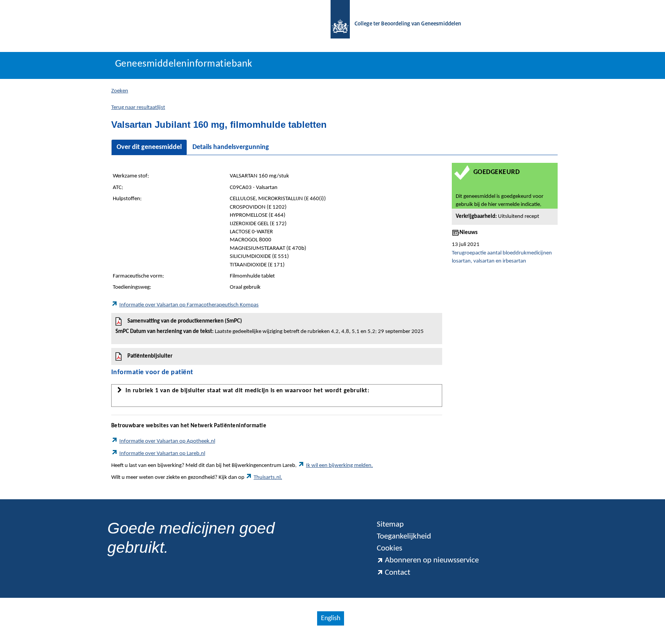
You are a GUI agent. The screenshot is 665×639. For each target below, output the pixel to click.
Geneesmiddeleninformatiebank (183, 64)
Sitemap (390, 524)
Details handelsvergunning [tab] (230, 147)
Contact (397, 573)
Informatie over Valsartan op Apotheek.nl (167, 441)
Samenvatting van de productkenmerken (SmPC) (269, 326)
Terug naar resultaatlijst (138, 107)
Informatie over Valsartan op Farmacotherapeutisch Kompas (189, 305)
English (330, 618)
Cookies (389, 548)
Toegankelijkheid (404, 536)
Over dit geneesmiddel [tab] (149, 147)
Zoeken (119, 91)
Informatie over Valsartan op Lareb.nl (162, 454)
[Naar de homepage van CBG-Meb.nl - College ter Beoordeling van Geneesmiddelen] (336, 24)
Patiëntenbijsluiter (149, 356)
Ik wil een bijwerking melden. (339, 465)
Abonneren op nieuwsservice (432, 560)
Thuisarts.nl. (268, 477)
